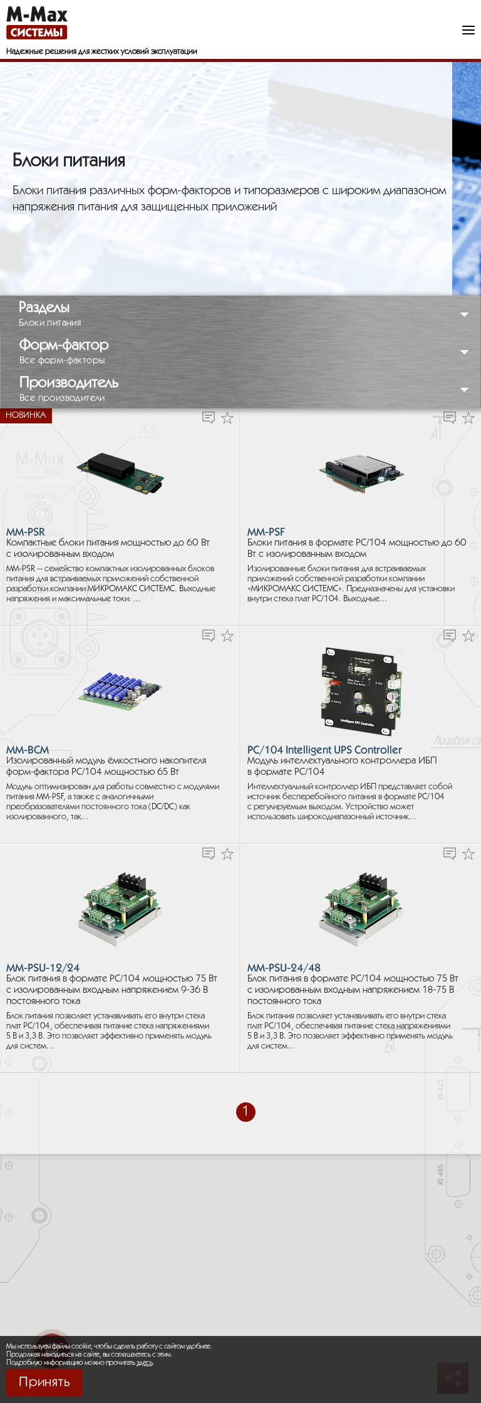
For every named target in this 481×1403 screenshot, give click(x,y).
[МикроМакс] (37, 22)
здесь (145, 1362)
